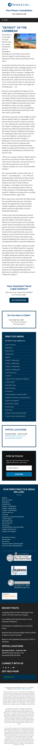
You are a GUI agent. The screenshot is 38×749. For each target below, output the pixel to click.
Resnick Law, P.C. (19, 4)
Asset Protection (10, 345)
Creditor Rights (10, 382)
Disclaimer (17, 689)
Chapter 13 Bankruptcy (12, 369)
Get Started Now (19, 300)
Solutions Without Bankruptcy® (15, 413)
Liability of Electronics (9, 529)
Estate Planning (10, 388)
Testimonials (9, 354)
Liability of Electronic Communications (17, 397)
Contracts (8, 376)
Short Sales (8, 410)
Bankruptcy (9, 348)
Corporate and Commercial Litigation (17, 379)
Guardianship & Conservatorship (16, 394)
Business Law (9, 351)
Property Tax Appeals (12, 400)
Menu (6, 20)
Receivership (9, 407)
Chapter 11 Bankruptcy (12, 366)
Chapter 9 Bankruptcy (12, 363)
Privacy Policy (26, 689)
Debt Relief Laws (10, 385)
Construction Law (11, 373)
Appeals (7, 357)
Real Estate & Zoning (11, 404)
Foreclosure (9, 391)
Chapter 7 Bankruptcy (12, 360)
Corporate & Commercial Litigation (13, 517)
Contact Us (9, 677)
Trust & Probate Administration (15, 416)
